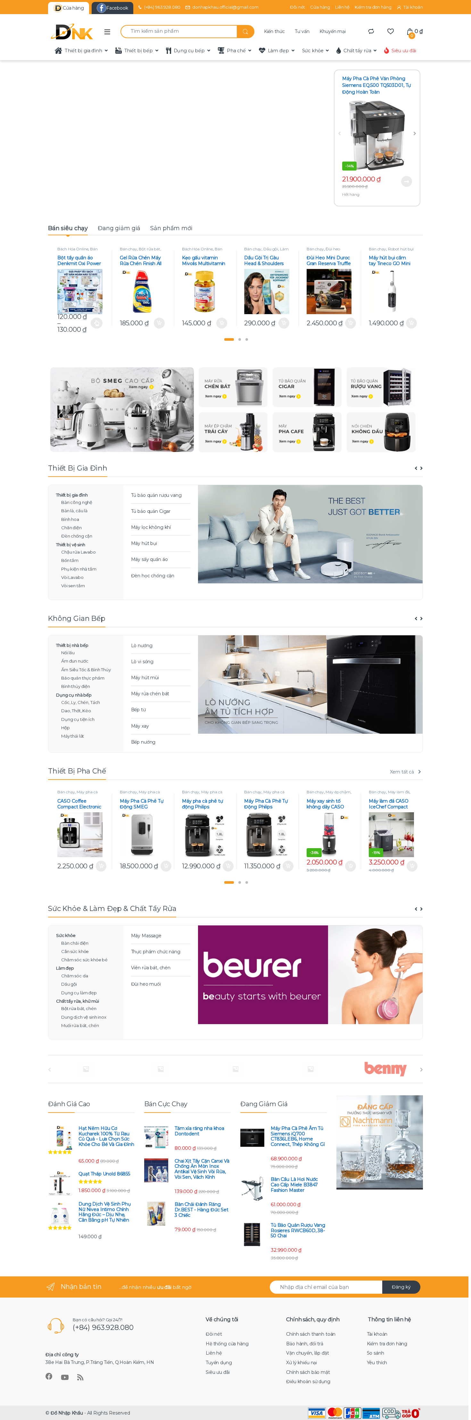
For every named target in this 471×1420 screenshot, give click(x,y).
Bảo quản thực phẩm (82, 678)
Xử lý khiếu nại (301, 1363)
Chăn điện (71, 527)
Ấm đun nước (74, 661)
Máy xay (140, 726)
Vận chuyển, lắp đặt (307, 1353)
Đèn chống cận (76, 536)
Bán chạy (128, 248)
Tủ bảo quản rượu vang (156, 495)
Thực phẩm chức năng (155, 952)
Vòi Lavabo (72, 577)
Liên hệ (342, 7)
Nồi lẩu (68, 652)
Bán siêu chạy (68, 228)
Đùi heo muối (146, 984)
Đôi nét (297, 7)
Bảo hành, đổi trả (304, 1344)
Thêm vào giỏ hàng (158, 323)
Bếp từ (138, 710)
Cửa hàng (320, 7)
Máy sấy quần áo (149, 559)
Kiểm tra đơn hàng (373, 7)
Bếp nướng (143, 742)
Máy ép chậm (338, 791)
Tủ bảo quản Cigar (151, 511)
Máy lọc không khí (151, 527)
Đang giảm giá (119, 228)
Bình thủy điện (75, 686)
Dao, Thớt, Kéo (76, 710)
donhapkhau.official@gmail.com (225, 7)
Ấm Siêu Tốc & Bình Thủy (86, 669)
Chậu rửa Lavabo (78, 552)
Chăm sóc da (74, 975)
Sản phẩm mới (171, 228)
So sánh (375, 1353)
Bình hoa (70, 519)
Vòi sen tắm (73, 585)
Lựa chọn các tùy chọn (97, 323)
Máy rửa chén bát (150, 694)
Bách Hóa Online (72, 248)
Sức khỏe (313, 51)
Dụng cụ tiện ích (78, 719)
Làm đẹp (278, 51)
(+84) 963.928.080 (162, 7)
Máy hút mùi (145, 678)
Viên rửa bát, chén (150, 968)
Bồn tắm (69, 560)
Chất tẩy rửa (357, 51)
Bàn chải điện (74, 943)
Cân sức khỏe (75, 951)
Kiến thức (274, 31)
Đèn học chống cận (153, 576)
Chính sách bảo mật (308, 1372)
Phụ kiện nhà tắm (78, 569)
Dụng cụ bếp (189, 51)
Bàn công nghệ (76, 502)
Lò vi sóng (142, 661)
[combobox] (178, 31)
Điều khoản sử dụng (308, 1381)
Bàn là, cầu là (74, 510)
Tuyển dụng (219, 1363)
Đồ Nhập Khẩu (67, 1413)
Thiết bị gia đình (83, 51)
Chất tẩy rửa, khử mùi (77, 1001)
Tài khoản (413, 7)
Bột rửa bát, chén (78, 1008)
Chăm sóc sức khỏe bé (84, 959)
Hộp (65, 727)
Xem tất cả (402, 772)
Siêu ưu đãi (404, 51)
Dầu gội (270, 248)
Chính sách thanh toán (310, 1334)
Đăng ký (401, 1287)
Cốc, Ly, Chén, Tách (80, 702)
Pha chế (236, 51)
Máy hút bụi (144, 543)
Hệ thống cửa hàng (227, 1344)
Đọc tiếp (406, 181)
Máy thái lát (72, 736)
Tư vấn (302, 31)
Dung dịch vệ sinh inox (83, 1017)
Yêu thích (377, 1363)
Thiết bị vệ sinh (70, 544)
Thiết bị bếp (138, 51)
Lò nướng (142, 645)
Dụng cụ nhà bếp (74, 694)
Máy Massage (146, 936)
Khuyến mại (332, 31)
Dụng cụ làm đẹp (79, 992)
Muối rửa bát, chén (80, 1025)
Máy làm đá (399, 791)
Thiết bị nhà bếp (72, 645)
